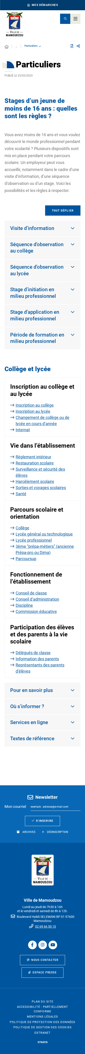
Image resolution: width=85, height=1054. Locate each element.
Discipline (24, 605)
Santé (21, 493)
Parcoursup (26, 558)
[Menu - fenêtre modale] (75, 19)
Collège (22, 528)
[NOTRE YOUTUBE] (52, 944)
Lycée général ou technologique (44, 534)
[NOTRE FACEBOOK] (32, 944)
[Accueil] (7, 47)
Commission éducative (36, 611)
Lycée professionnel (34, 540)
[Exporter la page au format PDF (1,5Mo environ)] (72, 46)
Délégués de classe (33, 652)
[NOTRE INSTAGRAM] (42, 944)
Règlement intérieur (33, 456)
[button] (65, 19)
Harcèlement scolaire (35, 481)
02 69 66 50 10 (45, 926)
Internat (23, 429)
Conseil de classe (31, 593)
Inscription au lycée (33, 411)
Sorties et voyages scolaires (41, 487)
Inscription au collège (35, 405)
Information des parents (37, 658)
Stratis (43, 1042)
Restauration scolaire (35, 463)
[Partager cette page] (78, 46)
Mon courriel (15, 806)
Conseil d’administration (37, 599)
